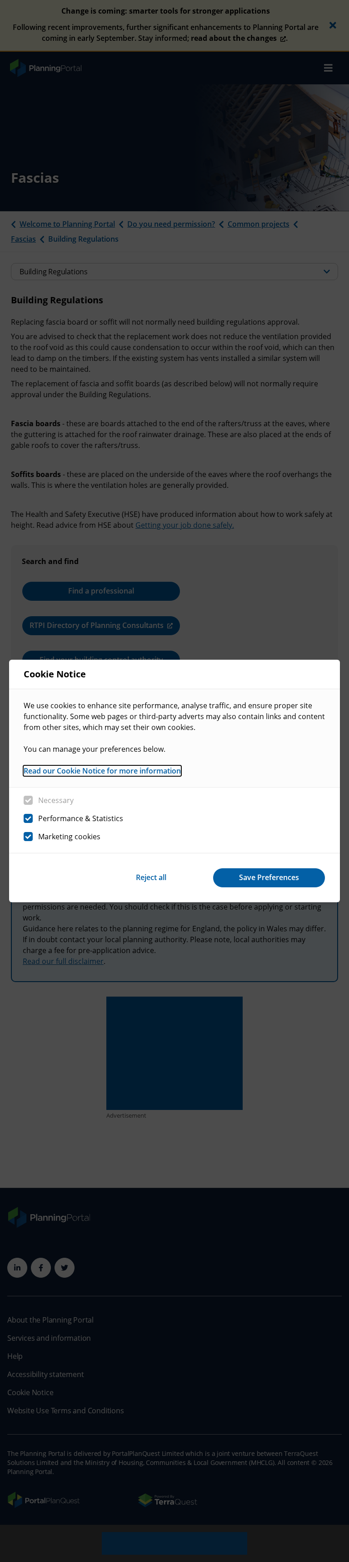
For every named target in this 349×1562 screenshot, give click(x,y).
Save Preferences (269, 877)
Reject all (151, 877)
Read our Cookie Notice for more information (102, 771)
